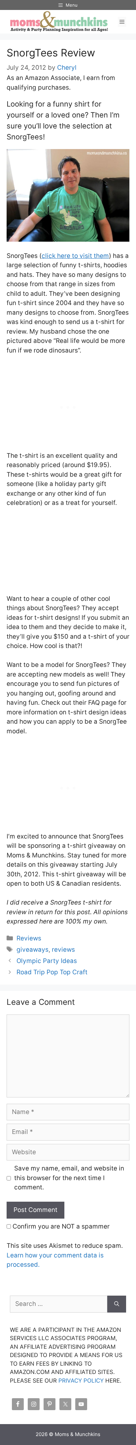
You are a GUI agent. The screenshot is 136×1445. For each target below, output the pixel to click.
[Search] (116, 1304)
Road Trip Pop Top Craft (52, 972)
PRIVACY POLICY (81, 1380)
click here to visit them (75, 256)
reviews (63, 949)
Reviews (29, 938)
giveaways (33, 949)
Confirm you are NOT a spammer (60, 1226)
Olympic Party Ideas (47, 961)
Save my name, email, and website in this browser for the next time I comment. (69, 1177)
